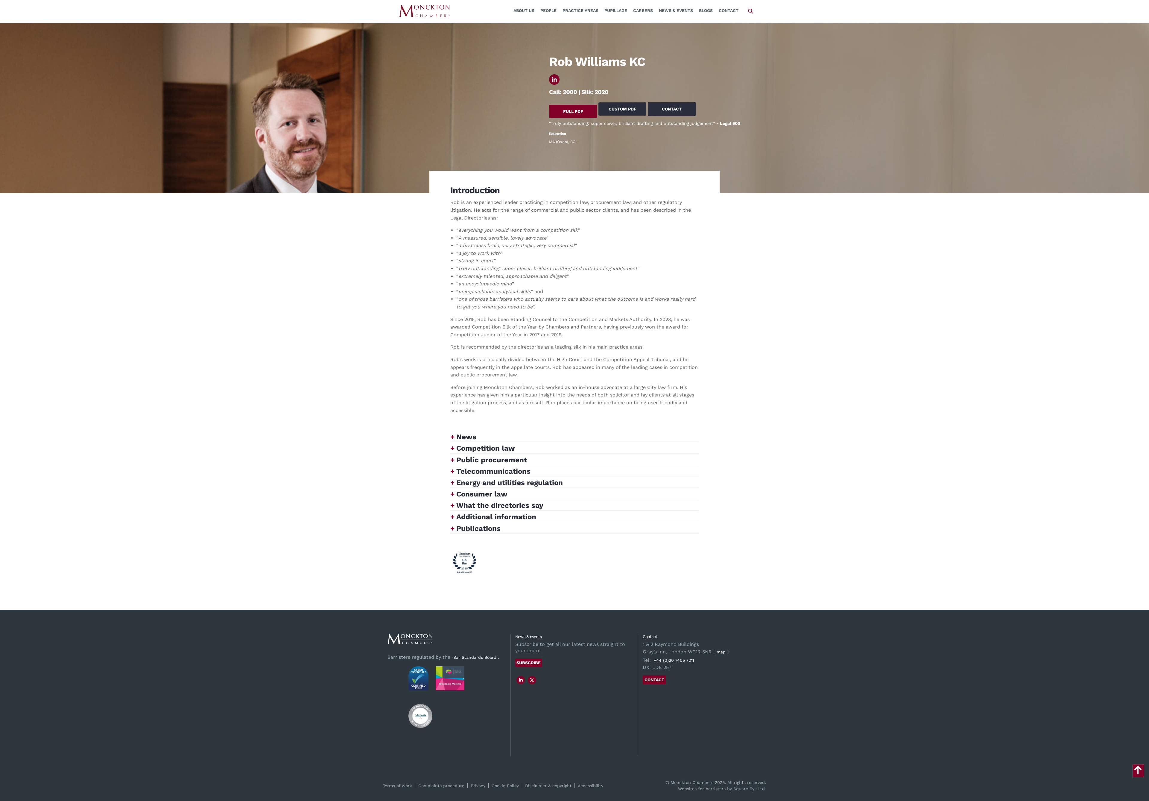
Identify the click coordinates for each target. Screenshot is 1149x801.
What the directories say (499, 505)
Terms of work (397, 786)
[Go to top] (1138, 772)
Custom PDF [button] (622, 109)
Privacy (478, 786)
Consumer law (481, 494)
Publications (478, 528)
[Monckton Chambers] (424, 10)
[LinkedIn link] (521, 680)
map (721, 651)
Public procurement (491, 460)
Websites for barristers (702, 788)
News (466, 437)
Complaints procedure (441, 786)
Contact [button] (672, 109)
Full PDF (573, 111)
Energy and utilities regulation (509, 483)
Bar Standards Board (474, 657)
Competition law (485, 448)
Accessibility (590, 786)
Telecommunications (493, 471)
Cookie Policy (505, 786)
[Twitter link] (532, 680)
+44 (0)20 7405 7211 (674, 660)
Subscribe (528, 662)
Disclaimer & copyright (548, 786)
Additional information (496, 517)
